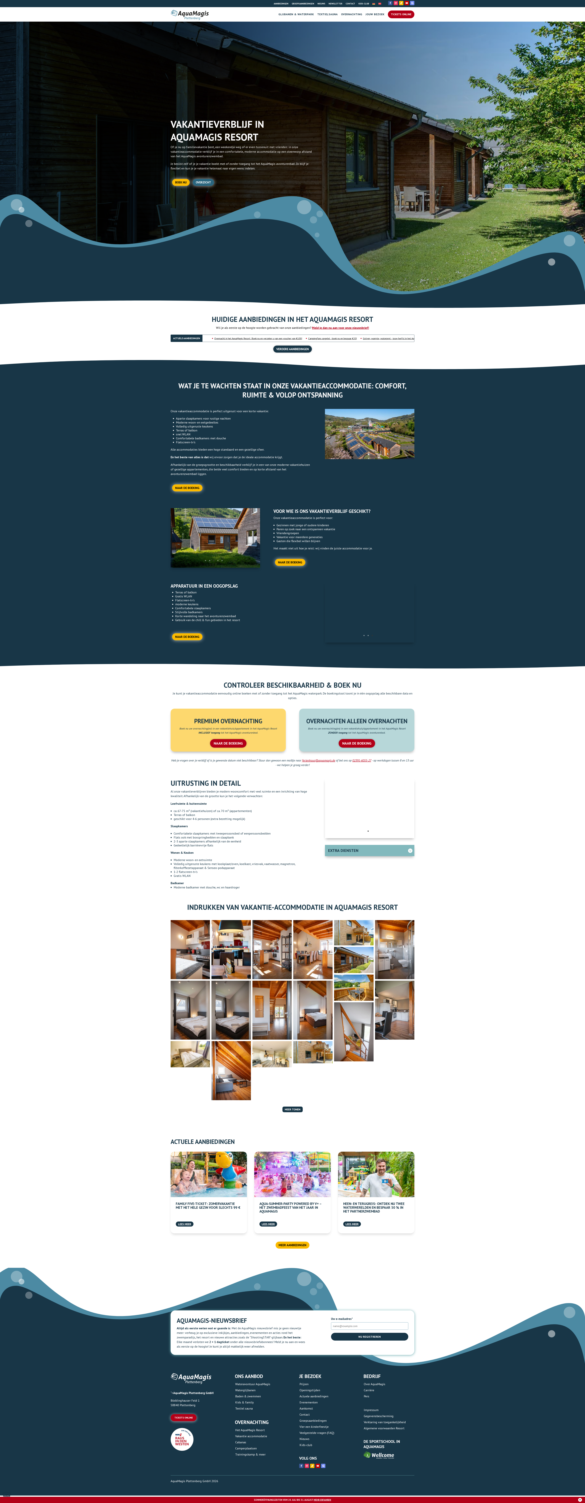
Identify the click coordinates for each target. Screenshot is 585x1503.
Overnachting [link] (351, 14)
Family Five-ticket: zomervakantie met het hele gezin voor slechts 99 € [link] (208, 1205)
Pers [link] (366, 1396)
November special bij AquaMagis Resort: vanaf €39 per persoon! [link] (275, 338)
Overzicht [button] (203, 182)
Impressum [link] (371, 1410)
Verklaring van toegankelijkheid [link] (385, 1422)
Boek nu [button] (181, 182)
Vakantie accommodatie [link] (251, 1436)
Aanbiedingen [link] (281, 3)
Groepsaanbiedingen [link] (303, 3)
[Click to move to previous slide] (171, 540)
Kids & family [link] (244, 1402)
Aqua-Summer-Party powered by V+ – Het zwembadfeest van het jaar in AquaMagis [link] (290, 1207)
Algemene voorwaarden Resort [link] (384, 1428)
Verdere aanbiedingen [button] (292, 349)
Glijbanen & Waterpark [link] (296, 14)
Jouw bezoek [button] (375, 14)
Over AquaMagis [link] (374, 1384)
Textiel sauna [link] (244, 1408)
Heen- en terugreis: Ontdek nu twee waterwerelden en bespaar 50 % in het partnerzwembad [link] (374, 1207)
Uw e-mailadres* (342, 1318)
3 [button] (213, 558)
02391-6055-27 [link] (361, 760)
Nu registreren (369, 1336)
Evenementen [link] (309, 1402)
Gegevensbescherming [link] (379, 1416)
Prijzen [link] (304, 1384)
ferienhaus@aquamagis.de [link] (318, 760)
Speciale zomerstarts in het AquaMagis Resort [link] (397, 338)
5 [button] (222, 558)
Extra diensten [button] (343, 850)
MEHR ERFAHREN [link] (322, 1499)
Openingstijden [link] (310, 1390)
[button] (6, 1496)
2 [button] (209, 558)
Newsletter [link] (335, 3)
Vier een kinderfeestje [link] (314, 1426)
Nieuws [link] (321, 3)
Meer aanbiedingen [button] (292, 1245)
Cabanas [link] (240, 1442)
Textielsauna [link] (327, 14)
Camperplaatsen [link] (246, 1448)
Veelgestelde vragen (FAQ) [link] (317, 1432)
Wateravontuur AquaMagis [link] (252, 1384)
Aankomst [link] (306, 1408)
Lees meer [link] (184, 1223)
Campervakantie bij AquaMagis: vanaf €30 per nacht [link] (341, 338)
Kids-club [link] (363, 3)
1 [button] (205, 558)
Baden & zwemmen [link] (248, 1396)
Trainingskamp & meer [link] (250, 1454)
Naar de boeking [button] (187, 488)
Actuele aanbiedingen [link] (314, 1396)
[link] (373, 3)
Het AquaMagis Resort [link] (250, 1430)
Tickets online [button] (183, 1417)
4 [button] (217, 558)
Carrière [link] (369, 1390)
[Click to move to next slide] (258, 540)
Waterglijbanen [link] (245, 1390)
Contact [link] (350, 3)
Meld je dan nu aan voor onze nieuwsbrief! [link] (340, 328)
